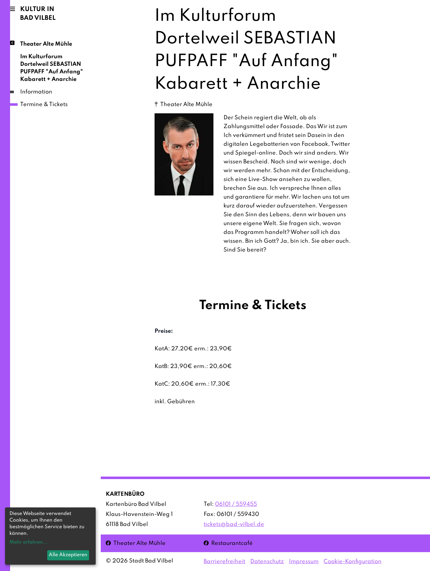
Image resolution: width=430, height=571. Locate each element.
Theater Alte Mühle (46, 44)
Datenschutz (267, 561)
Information (36, 92)
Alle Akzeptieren (68, 554)
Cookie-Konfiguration (353, 561)
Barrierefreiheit (224, 561)
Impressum (304, 561)
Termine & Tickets (44, 104)
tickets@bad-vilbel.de (234, 524)
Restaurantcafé (228, 543)
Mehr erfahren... (28, 542)
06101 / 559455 (236, 504)
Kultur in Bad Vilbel (38, 13)
